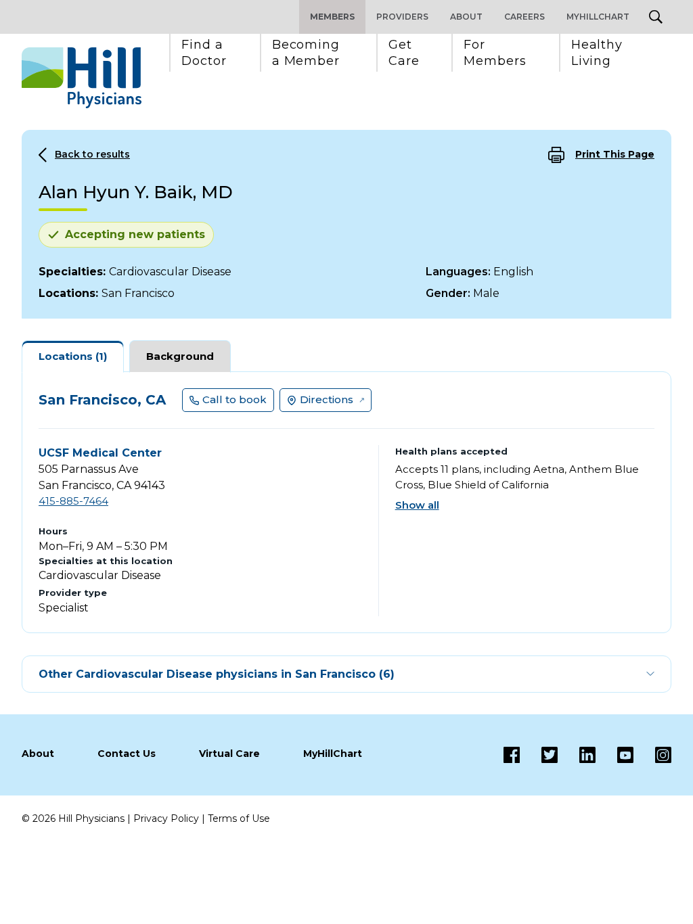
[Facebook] (512, 755)
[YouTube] (614, 755)
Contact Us (126, 753)
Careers (524, 16)
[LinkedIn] (577, 755)
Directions (326, 399)
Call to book (234, 399)
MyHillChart (597, 16)
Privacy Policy (166, 818)
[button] (204, 53)
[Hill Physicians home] (81, 77)
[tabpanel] (346, 502)
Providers (402, 16)
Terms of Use (239, 818)
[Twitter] (539, 755)
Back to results (92, 154)
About (466, 16)
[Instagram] (652, 755)
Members (332, 16)
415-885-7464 (73, 500)
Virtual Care (229, 753)
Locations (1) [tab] (73, 356)
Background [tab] (180, 356)
